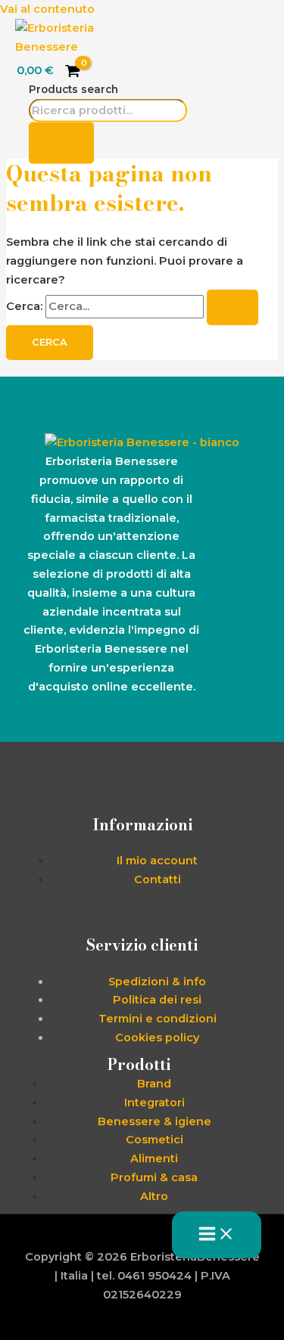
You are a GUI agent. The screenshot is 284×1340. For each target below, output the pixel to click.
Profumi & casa (154, 1177)
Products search (73, 88)
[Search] (61, 143)
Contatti (157, 879)
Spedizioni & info (157, 981)
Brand (154, 1083)
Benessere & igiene (154, 1121)
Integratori (154, 1102)
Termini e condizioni (157, 1018)
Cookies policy (157, 1037)
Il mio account (157, 860)
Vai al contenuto (47, 9)
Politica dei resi (157, 1000)
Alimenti (154, 1158)
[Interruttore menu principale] (216, 1234)
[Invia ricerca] (232, 307)
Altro (154, 1196)
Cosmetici (154, 1139)
